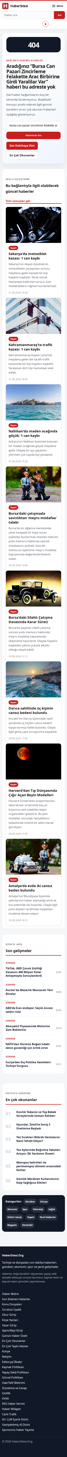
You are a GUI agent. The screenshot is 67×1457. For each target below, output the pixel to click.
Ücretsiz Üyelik (11, 1309)
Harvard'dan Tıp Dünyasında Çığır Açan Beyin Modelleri (33, 792)
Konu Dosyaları (12, 1304)
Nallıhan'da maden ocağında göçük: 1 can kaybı (33, 433)
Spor (25, 1209)
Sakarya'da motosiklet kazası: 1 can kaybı (28, 256)
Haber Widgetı (11, 1409)
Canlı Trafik (9, 1414)
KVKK (5, 1398)
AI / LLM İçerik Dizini (15, 1419)
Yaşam (13, 247)
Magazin (12, 1225)
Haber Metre (10, 1294)
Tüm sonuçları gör (18, 201)
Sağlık (51, 1209)
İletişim (7, 1356)
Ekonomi (12, 1209)
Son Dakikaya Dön (22, 145)
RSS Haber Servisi (13, 1404)
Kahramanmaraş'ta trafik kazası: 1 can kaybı (30, 347)
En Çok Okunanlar (22, 155)
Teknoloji (38, 1209)
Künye (6, 1351)
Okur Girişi (9, 1315)
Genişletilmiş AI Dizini (16, 1425)
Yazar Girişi (9, 1325)
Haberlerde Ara (33, 135)
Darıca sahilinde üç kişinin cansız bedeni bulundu (31, 710)
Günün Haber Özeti (14, 1336)
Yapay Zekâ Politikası (15, 1372)
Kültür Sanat (14, 1217)
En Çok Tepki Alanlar (15, 1346)
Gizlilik (6, 1393)
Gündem (30, 1201)
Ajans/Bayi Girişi (12, 1330)
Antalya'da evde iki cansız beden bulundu (30, 888)
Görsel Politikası (12, 1377)
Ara (59, 15)
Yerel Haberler (48, 1217)
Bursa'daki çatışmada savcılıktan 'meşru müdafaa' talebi (33, 518)
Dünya (44, 1201)
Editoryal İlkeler (12, 1362)
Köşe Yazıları (10, 1320)
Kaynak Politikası (13, 1367)
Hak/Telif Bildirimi (13, 1383)
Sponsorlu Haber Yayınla (18, 1430)
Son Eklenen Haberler (16, 1299)
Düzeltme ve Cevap (14, 1388)
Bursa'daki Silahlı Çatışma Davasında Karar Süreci (31, 619)
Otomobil (27, 1225)
